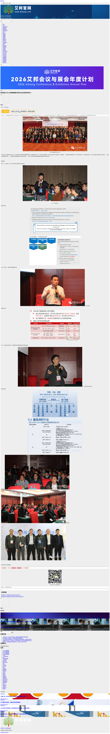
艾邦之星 (4, 54)
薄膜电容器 (2, 625)
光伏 (4, 32)
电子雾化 (4, 52)
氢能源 (4, 38)
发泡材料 (4, 46)
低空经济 (4, 661)
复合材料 (4, 665)
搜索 (1, 631)
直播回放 (4, 58)
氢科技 (4, 675)
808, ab (6, 698)
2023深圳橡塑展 (6, 650)
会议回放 (4, 56)
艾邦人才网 (5, 51)
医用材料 (4, 45)
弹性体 (4, 43)
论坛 (4, 25)
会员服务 (4, 60)
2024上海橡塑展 (6, 651)
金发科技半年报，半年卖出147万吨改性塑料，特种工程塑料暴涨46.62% (17, 640)
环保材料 (4, 50)
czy (6, 617)
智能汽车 (4, 28)
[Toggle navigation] (0, 20)
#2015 (7, 107)
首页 (4, 24)
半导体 (4, 41)
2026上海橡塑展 (6, 654)
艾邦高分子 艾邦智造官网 (5, 728)
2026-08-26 (2, 698)
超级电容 (4, 685)
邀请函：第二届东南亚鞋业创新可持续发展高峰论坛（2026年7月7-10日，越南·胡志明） (18, 621)
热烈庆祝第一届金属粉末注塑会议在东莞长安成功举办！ (12, 596)
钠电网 (4, 35)
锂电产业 (4, 687)
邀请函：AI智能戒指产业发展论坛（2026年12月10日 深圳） (15, 641)
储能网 (4, 36)
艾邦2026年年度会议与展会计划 (6, 615)
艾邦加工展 (5, 679)
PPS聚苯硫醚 (5, 658)
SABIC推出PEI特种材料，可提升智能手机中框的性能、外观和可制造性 (17, 639)
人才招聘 (4, 659)
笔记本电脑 (5, 30)
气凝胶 (4, 37)
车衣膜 (4, 48)
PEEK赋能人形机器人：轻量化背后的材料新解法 (13, 638)
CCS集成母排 (5, 656)
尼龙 (4, 667)
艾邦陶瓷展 (5, 26)
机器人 (4, 673)
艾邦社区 (4, 55)
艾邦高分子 (5, 680)
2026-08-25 (2, 710)
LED (4, 44)
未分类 (4, 671)
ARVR (4, 31)
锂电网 (4, 33)
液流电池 (4, 39)
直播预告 (4, 57)
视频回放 (4, 682)
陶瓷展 (4, 688)
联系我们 (4, 61)
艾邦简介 (4, 62)
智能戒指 (4, 29)
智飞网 (4, 49)
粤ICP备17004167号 (4, 732)
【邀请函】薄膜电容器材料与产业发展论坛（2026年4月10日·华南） (14, 627)
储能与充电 (5, 662)
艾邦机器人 (5, 42)
